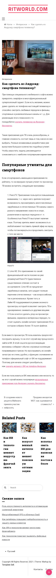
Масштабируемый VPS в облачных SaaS (21, 514)
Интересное (7, 79)
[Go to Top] (49, 572)
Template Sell (8, 565)
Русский (11, 551)
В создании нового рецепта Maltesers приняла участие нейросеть (13, 402)
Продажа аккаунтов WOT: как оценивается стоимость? (41, 401)
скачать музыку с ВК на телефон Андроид (26, 366)
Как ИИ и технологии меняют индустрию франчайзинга (9, 452)
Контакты (38, 569)
